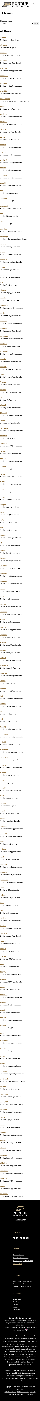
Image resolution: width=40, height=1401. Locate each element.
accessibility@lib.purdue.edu (12, 1378)
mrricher (3, 765)
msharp (3, 772)
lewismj (3, 680)
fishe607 (3, 366)
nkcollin (3, 811)
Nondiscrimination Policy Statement (21, 1354)
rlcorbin (3, 948)
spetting (3, 1025)
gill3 (1, 397)
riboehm (3, 941)
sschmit (3, 1033)
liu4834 (3, 703)
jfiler (1, 527)
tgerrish (3, 1086)
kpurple (3, 627)
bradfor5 (3, 160)
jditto (2, 520)
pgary (2, 841)
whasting (3, 1155)
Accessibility (17, 1299)
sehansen (3, 994)
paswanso (4, 826)
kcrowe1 (3, 604)
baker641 (3, 121)
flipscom (3, 374)
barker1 (3, 129)
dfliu (1, 282)
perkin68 (3, 834)
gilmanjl (3, 405)
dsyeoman (4, 305)
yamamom (4, 1170)
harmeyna (4, 428)
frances (3, 389)
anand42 (3, 91)
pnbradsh (3, 864)
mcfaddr (3, 742)
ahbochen (4, 75)
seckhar (3, 987)
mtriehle (3, 788)
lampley (3, 650)
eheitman (3, 343)
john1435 (3, 566)
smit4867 (3, 1017)
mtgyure (3, 780)
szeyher (3, 1048)
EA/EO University (23, 1392)
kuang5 (3, 642)
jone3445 (3, 581)
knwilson (3, 611)
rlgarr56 (3, 956)
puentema (4, 879)
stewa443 (4, 1040)
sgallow (3, 1002)
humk (2, 489)
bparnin (3, 152)
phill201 (3, 849)
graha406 (3, 412)
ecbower (3, 328)
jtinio (2, 596)
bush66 (3, 183)
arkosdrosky (5, 98)
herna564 (3, 458)
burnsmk (3, 175)
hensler (3, 451)
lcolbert (3, 657)
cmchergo (4, 236)
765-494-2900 (17, 1264)
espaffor (3, 359)
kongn (2, 619)
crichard (3, 252)
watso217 (3, 1140)
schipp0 (3, 971)
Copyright (8, 1387)
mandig (3, 726)
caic (1, 190)
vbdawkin (3, 1132)
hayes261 (3, 443)
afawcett (3, 45)
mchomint (4, 749)
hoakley (3, 466)
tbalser (2, 1056)
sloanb (2, 1010)
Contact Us (16, 1309)
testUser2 (4, 1079)
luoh (1, 719)
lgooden (3, 688)
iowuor (2, 497)
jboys (2, 512)
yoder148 (3, 1178)
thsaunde (3, 1109)
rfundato (3, 933)
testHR (2, 1063)
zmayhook (4, 1193)
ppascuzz (3, 872)
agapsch (3, 52)
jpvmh (2, 588)
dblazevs (3, 259)
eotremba (4, 351)
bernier (3, 137)
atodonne (3, 114)
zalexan (3, 1186)
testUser (3, 1071)
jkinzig (2, 550)
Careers (15, 1304)
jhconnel (3, 535)
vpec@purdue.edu (15, 1365)
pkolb (2, 857)
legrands (3, 673)
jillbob (2, 543)
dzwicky (3, 313)
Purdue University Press (21, 1284)
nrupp (2, 818)
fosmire (3, 382)
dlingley (3, 290)
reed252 (3, 918)
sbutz (2, 964)
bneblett (3, 144)
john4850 (3, 573)
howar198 (3, 474)
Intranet (15, 1307)
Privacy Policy (20, 1394)
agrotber (3, 60)
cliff (1, 213)
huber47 (3, 481)
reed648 (3, 925)
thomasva (4, 1094)
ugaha (2, 1125)
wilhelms (3, 1163)
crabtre (3, 244)
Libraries (7, 13)
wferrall (3, 1147)
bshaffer (3, 167)
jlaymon (3, 558)
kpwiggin (3, 634)
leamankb (4, 665)
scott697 (3, 979)
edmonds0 (4, 336)
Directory (16, 1302)
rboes (2, 902)
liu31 (1, 696)
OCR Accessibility (10, 1392)
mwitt (2, 795)
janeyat (3, 504)
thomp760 (4, 1102)
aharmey (3, 68)
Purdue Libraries (18, 1255)
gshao (2, 420)
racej (2, 887)
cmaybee (3, 229)
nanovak (3, 803)
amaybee (3, 83)
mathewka (4, 734)
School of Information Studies (22, 1281)
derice (2, 275)
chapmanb (4, 206)
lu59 (1, 711)
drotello (3, 298)
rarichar (3, 895)
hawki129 (3, 435)
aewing (3, 37)
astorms (3, 106)
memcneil (4, 757)
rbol (1, 910)
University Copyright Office (22, 1286)
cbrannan (3, 198)
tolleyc (2, 1117)
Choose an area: (6, 21)
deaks (2, 267)
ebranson (3, 320)
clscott (2, 221)
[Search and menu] (35, 3)
